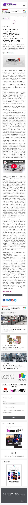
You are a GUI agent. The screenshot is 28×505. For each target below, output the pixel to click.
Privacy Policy (14, 493)
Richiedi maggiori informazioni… (13, 295)
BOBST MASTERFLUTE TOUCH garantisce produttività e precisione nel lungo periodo (14, 329)
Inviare (14, 417)
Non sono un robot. (9, 407)
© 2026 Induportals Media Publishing (14, 495)
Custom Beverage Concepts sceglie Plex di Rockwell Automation (13, 348)
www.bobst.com (9, 53)
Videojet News (6, 363)
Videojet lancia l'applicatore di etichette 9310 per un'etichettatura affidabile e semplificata (13, 367)
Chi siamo (5, 493)
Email (4, 401)
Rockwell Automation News (9, 345)
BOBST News (6, 26)
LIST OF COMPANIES (8, 496)
